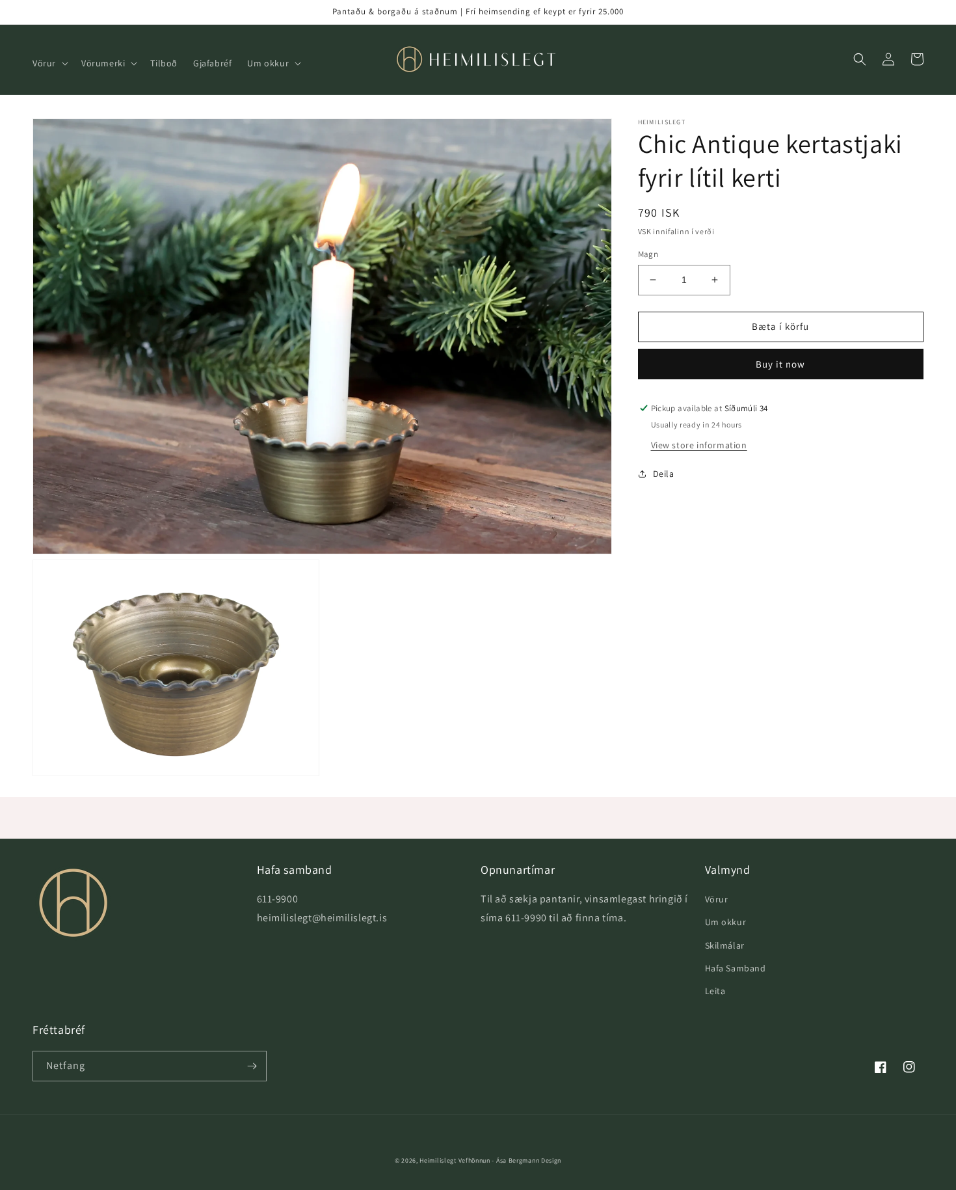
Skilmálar (725, 945)
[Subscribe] (251, 1066)
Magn (648, 254)
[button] (49, 63)
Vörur (716, 899)
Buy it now (780, 364)
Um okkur (726, 922)
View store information (699, 445)
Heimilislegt (437, 1160)
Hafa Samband (735, 968)
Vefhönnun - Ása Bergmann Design (510, 1160)
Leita (715, 991)
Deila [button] (663, 474)
